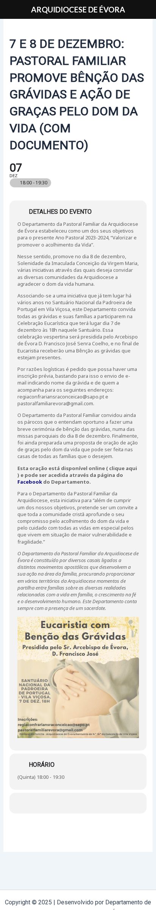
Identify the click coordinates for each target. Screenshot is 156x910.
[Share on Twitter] (79, 803)
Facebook (29, 481)
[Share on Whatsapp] (94, 803)
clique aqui (123, 468)
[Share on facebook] (63, 803)
